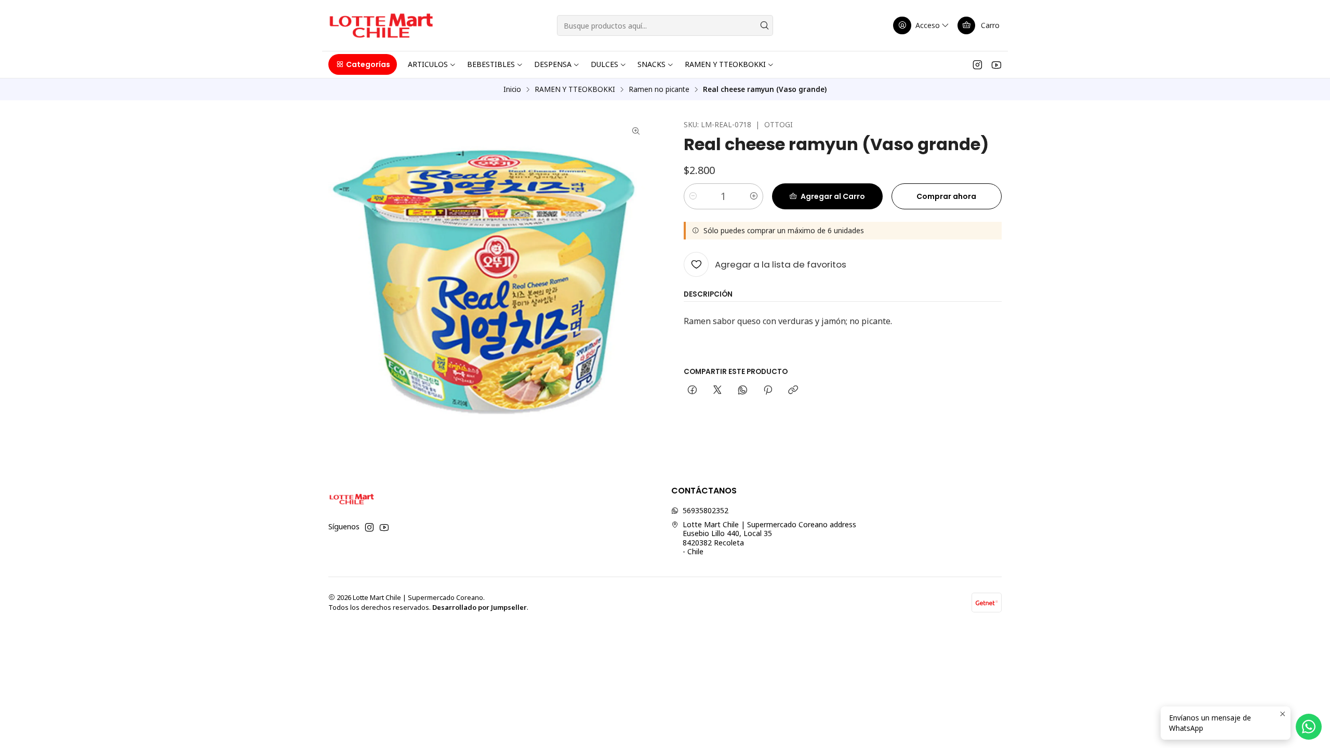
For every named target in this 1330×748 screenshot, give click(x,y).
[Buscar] (764, 25)
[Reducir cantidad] (693, 196)
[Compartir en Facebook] (692, 390)
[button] (362, 64)
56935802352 (705, 510)
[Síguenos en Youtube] (996, 64)
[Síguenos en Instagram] (977, 64)
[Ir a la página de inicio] (381, 25)
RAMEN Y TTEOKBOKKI (575, 89)
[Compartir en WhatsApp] (742, 390)
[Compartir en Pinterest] (768, 390)
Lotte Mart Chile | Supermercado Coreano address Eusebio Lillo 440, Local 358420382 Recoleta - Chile (769, 538)
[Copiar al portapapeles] (793, 390)
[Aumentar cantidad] (754, 196)
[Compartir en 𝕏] (717, 390)
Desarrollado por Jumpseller (479, 607)
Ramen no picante (659, 89)
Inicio (512, 89)
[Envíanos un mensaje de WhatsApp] (1309, 727)
